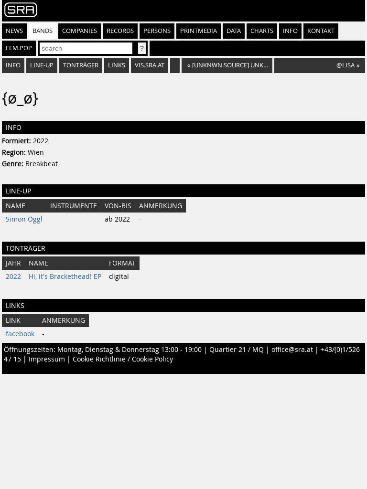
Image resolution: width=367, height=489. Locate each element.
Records (120, 31)
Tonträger (80, 65)
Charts (261, 31)
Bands (42, 31)
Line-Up (42, 65)
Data (234, 31)
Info (290, 31)
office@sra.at (292, 349)
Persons (157, 31)
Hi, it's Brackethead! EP (65, 276)
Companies (79, 31)
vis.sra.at (149, 65)
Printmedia (198, 31)
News (14, 31)
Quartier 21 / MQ (236, 349)
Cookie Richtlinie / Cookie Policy (123, 359)
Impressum (47, 359)
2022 (13, 276)
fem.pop (19, 48)
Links (116, 65)
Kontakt (321, 31)
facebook (20, 334)
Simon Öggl (24, 219)
